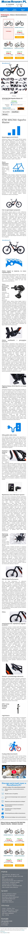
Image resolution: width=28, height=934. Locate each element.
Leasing (7, 915)
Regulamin (4, 911)
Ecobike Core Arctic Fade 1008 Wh (21, 835)
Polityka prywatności (12, 911)
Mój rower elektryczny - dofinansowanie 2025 (12, 885)
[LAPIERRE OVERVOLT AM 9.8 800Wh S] (19, 23)
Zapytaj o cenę (14, 102)
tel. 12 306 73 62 (4, 922)
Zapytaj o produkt (7, 108)
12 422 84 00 (11, 4)
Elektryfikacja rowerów (7, 900)
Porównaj (14, 96)
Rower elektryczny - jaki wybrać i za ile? (10, 874)
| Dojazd (16, 910)
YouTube (9, 908)
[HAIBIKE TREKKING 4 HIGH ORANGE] (8, 44)
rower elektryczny (10, 901)
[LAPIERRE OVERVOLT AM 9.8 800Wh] (8, 831)
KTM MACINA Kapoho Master (8, 27)
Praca (13, 908)
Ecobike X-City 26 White (19, 855)
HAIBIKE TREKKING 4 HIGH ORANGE (10, 48)
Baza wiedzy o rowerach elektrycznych (10, 897)
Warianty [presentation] (5, 114)
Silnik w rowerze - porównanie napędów (11, 882)
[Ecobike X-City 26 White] (19, 851)
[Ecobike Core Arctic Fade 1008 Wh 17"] (19, 44)
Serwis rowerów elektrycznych (8, 898)
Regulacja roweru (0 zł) (17, 104)
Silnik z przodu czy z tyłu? (7, 879)
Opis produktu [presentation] (6, 112)
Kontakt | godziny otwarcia (8, 910)
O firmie (4, 908)
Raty (3, 915)
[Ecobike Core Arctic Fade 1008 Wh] (19, 831)
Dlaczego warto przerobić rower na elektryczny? (12, 880)
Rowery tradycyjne (14, 10)
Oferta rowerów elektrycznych (8, 895)
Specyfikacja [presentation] (15, 112)
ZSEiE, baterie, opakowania (8, 913)
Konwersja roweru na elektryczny (9, 884)
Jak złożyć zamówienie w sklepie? (9, 893)
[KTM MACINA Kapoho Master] (8, 23)
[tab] (6, 112)
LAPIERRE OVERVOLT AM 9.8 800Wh (10, 835)
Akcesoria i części (23, 10)
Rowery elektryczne (5, 10)
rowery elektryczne (14, 887)
